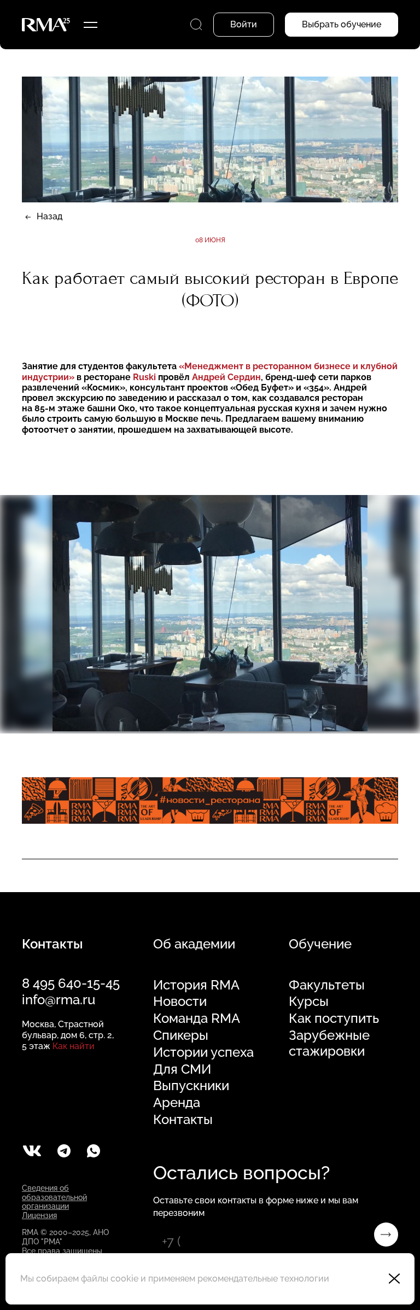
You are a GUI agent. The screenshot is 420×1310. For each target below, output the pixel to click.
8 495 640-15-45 (71, 983)
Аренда (176, 1102)
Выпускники (191, 1085)
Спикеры (180, 1035)
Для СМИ (182, 1069)
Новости (180, 1001)
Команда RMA (196, 1018)
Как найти (73, 1046)
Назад (49, 216)
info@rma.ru (58, 1000)
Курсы (309, 1001)
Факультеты (327, 985)
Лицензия (39, 1215)
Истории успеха (203, 1052)
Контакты (183, 1119)
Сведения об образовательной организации (54, 1197)
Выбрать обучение (341, 24)
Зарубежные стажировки (329, 1043)
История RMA (196, 985)
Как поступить (334, 1018)
